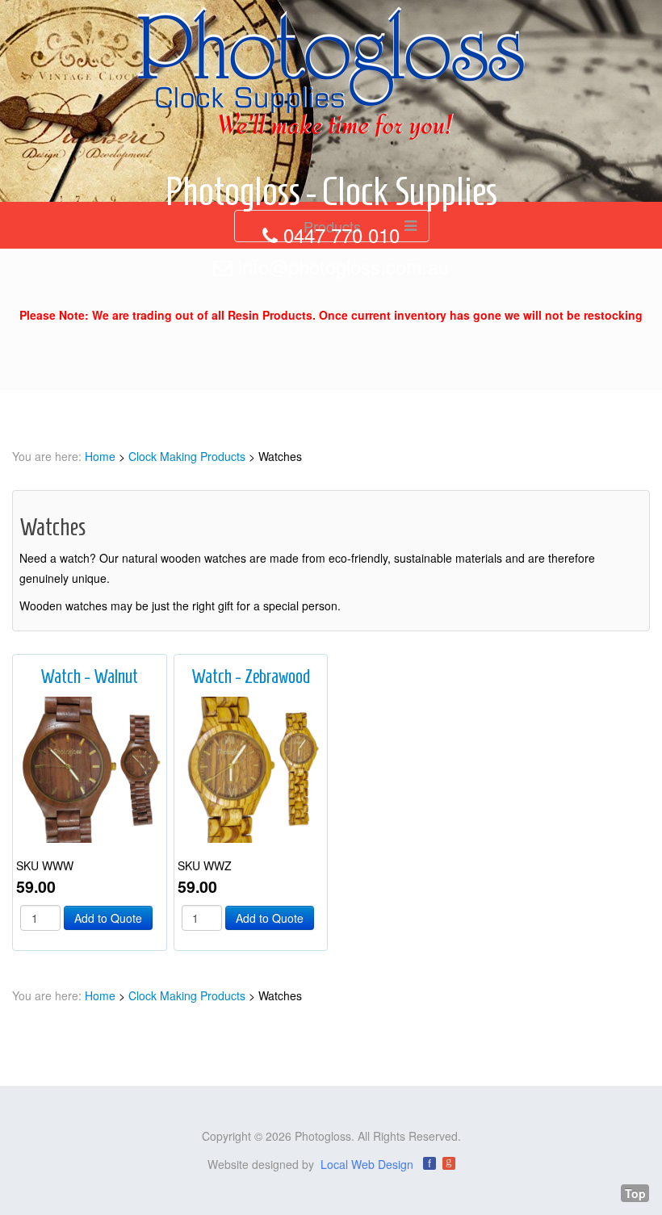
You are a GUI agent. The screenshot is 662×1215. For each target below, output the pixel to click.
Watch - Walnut (89, 676)
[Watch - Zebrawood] (251, 768)
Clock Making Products (186, 456)
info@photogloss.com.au (343, 266)
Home (100, 456)
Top (635, 1193)
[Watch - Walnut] (89, 768)
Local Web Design (367, 1164)
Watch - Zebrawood (250, 676)
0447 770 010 (341, 234)
